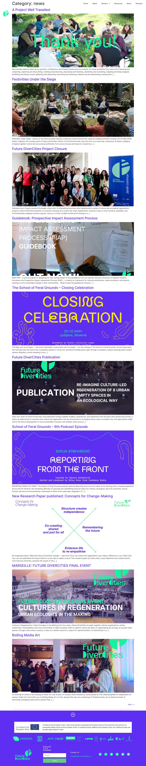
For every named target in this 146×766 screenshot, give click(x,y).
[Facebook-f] (100, 754)
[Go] (17, 740)
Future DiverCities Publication (36, 357)
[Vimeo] (122, 754)
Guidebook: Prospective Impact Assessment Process (55, 218)
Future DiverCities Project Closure (39, 149)
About (94, 3)
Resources (118, 3)
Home (85, 3)
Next (131, 704)
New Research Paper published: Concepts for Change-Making (62, 496)
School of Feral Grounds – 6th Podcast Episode (50, 427)
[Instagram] (105, 754)
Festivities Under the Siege (34, 79)
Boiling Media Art (26, 635)
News (129, 3)
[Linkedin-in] (117, 754)
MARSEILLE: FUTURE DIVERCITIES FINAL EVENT (51, 565)
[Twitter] (111, 754)
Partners (104, 3)
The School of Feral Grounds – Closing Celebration (53, 288)
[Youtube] (128, 754)
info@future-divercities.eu (80, 756)
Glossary (139, 3)
